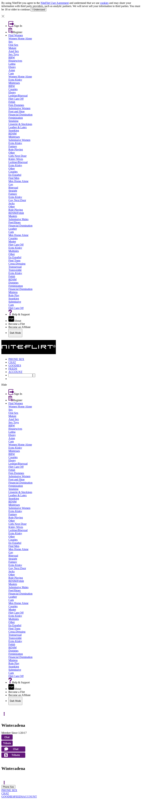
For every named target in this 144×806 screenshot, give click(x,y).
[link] (72, 13)
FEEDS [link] (12, 368)
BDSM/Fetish (16, 212)
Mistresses (14, 82)
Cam (11, 73)
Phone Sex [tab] (8, 787)
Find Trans (14, 260)
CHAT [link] (12, 362)
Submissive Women (19, 108)
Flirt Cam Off (16, 98)
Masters (12, 216)
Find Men (13, 178)
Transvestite (15, 269)
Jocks (11, 203)
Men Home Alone (18, 181)
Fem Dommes (16, 105)
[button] (72, 16)
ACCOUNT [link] (15, 371)
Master (12, 241)
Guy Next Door (17, 200)
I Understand (38, 9)
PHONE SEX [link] (16, 359)
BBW (11, 57)
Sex (10, 41)
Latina (11, 63)
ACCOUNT (30, 796)
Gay (10, 184)
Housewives (15, 60)
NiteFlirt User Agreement (55, 2)
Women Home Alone (20, 38)
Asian (11, 70)
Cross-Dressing (16, 263)
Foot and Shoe (16, 111)
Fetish (11, 101)
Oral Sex (13, 44)
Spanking (13, 130)
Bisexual (13, 187)
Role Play (13, 295)
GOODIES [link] (14, 365)
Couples (13, 89)
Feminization (15, 117)
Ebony (12, 67)
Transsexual (15, 266)
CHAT (5, 793)
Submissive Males (18, 219)
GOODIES (7, 796)
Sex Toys (13, 54)
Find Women (15, 35)
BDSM (12, 133)
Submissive (14, 301)
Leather (12, 228)
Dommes (13, 282)
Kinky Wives (15, 159)
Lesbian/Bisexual (18, 95)
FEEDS (18, 796)
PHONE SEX (9, 790)
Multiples (13, 250)
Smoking (13, 120)
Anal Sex (13, 51)
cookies (104, 2)
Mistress (13, 292)
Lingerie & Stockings (20, 124)
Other (11, 152)
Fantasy (12, 146)
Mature (12, 48)
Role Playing (15, 149)
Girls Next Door (17, 155)
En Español (14, 174)
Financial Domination (20, 114)
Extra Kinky (15, 79)
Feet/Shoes (14, 222)
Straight (12, 190)
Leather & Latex (17, 127)
